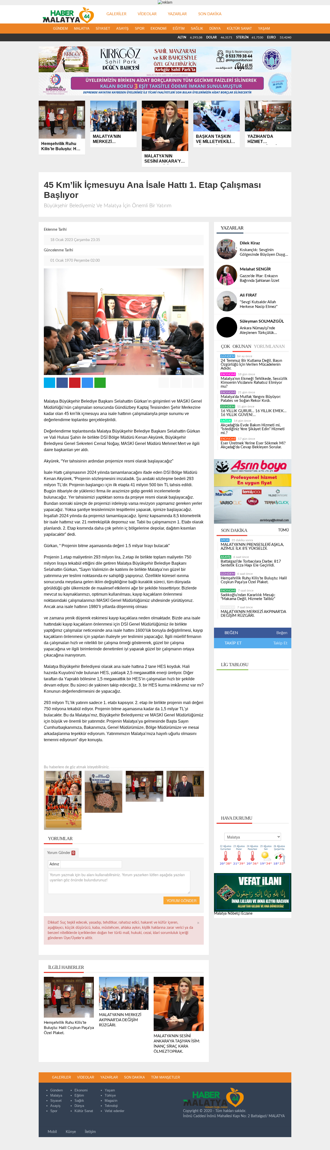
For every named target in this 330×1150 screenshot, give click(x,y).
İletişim (90, 1132)
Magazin (111, 1101)
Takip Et (280, 643)
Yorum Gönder (60, 853)
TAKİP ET (233, 643)
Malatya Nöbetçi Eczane (233, 913)
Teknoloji (111, 1106)
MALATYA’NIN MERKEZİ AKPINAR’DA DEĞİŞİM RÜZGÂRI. (253, 614)
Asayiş (122, 28)
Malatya (81, 28)
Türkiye (110, 1095)
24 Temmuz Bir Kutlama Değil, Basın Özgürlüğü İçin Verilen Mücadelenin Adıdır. (251, 364)
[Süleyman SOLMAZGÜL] (227, 327)
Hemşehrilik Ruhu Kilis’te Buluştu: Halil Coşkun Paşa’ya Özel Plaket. (254, 580)
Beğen (281, 633)
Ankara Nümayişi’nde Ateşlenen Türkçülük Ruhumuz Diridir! (257, 330)
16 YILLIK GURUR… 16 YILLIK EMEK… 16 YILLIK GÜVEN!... (253, 413)
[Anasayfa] (44, 28)
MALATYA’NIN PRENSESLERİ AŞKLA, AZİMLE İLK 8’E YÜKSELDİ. (252, 546)
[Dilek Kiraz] (227, 249)
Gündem (60, 28)
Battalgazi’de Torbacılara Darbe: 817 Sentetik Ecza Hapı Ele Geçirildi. (251, 563)
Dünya (215, 28)
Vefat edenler (114, 1111)
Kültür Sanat (239, 28)
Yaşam (264, 28)
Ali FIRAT (248, 295)
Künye (70, 1132)
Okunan (242, 346)
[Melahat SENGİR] (227, 275)
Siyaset (103, 28)
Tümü (283, 530)
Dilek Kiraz (250, 243)
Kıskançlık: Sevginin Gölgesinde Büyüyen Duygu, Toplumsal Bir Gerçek (264, 252)
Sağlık (197, 28)
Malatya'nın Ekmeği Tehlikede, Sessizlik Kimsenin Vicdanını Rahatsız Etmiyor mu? (254, 382)
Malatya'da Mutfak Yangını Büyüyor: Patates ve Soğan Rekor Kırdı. (251, 399)
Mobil (52, 1132)
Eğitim (179, 28)
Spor (139, 28)
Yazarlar (231, 227)
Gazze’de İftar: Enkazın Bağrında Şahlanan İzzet (259, 278)
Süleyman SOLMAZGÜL (262, 321)
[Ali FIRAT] (227, 301)
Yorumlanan (269, 346)
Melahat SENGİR (255, 269)
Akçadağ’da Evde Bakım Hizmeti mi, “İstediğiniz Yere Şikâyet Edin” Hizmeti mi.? (253, 429)
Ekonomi (159, 28)
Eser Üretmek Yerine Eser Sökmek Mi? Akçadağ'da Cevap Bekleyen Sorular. (253, 445)
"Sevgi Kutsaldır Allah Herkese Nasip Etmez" (259, 304)
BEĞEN (231, 633)
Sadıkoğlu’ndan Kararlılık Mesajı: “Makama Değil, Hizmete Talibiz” (248, 597)
